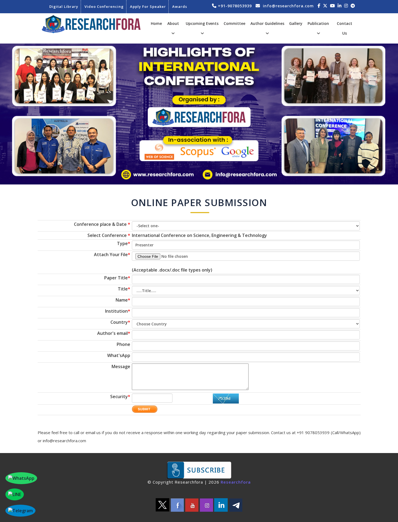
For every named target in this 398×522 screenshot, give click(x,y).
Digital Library (63, 6)
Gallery (295, 23)
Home (156, 23)
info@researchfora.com (288, 5)
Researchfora (236, 482)
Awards (179, 6)
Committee (234, 23)
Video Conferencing (104, 6)
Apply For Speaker (148, 6)
